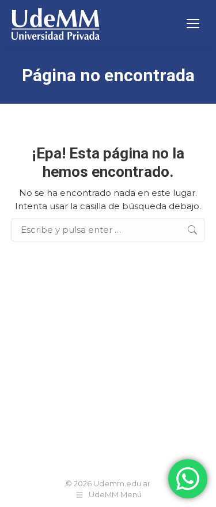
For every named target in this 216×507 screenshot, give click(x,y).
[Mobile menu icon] (192, 23)
